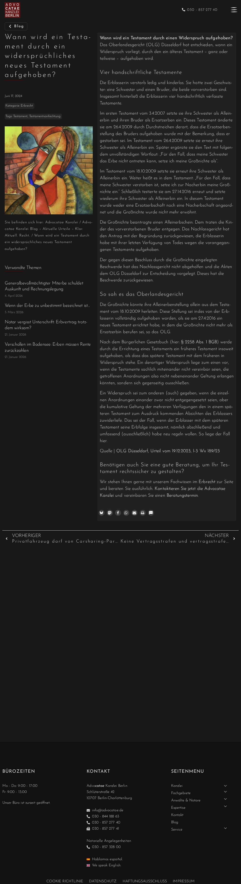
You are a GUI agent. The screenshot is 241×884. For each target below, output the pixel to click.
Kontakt (177, 815)
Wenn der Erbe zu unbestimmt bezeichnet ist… (47, 305)
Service (176, 830)
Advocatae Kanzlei (61, 222)
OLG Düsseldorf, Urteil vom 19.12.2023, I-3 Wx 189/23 (168, 451)
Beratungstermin (182, 495)
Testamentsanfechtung (44, 116)
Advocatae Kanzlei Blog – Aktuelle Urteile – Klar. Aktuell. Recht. (48, 228)
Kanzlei (177, 786)
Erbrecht (27, 106)
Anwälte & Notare (186, 800)
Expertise (178, 808)
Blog (174, 822)
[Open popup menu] (234, 9)
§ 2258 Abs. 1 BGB (199, 342)
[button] (101, 513)
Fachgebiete (181, 793)
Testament (20, 116)
